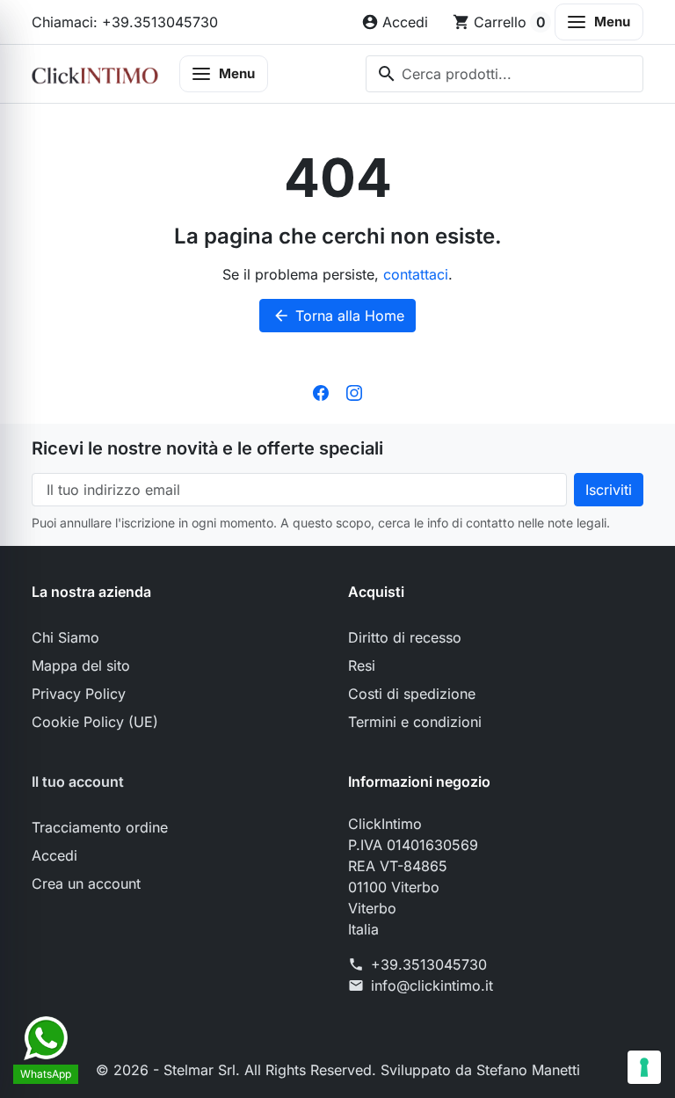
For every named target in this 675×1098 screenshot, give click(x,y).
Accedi (54, 855)
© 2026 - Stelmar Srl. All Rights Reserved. (238, 1070)
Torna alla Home (338, 315)
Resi (361, 665)
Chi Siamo (65, 637)
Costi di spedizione (411, 693)
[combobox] (504, 73)
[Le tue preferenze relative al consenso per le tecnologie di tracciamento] (644, 1067)
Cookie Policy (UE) (95, 722)
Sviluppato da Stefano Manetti (480, 1070)
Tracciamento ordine (100, 827)
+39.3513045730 (429, 964)
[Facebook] (321, 392)
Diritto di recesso (404, 637)
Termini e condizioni (415, 722)
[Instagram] (354, 392)
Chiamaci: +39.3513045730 (125, 22)
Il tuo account (78, 781)
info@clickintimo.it (432, 985)
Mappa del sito (81, 665)
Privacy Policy (79, 693)
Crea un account (86, 883)
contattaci (415, 274)
